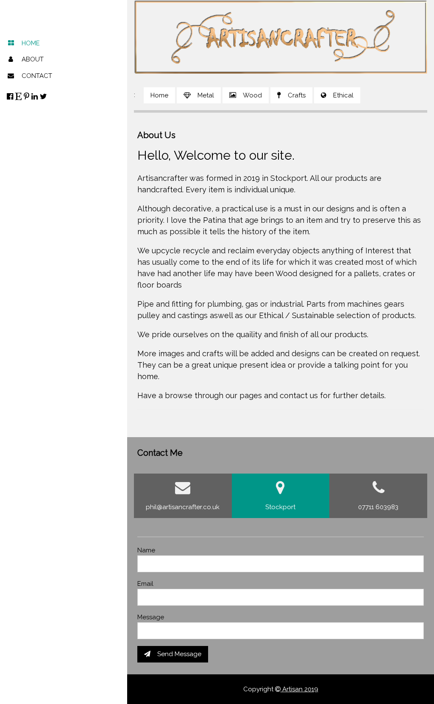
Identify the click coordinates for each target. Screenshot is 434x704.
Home (159, 95)
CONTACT (37, 76)
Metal (206, 95)
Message (150, 617)
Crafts (297, 95)
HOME (31, 43)
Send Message (179, 654)
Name (146, 550)
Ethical (343, 95)
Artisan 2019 (299, 689)
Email (145, 584)
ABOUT (33, 59)
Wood (252, 95)
